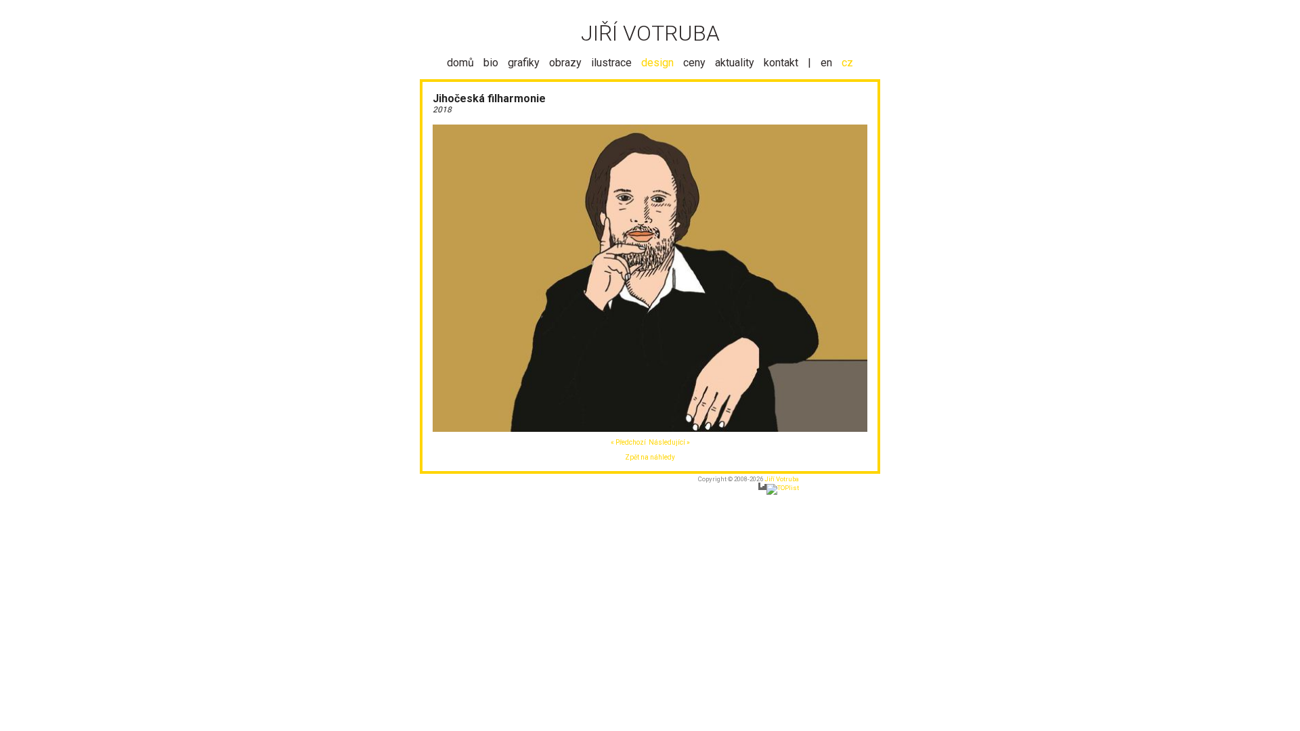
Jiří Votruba (781, 479)
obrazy (565, 62)
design (657, 62)
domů (460, 62)
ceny (694, 62)
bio (490, 62)
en (826, 62)
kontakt (781, 62)
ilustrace (611, 62)
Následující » (669, 442)
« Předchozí (628, 442)
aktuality (734, 62)
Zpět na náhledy (650, 457)
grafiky (524, 62)
